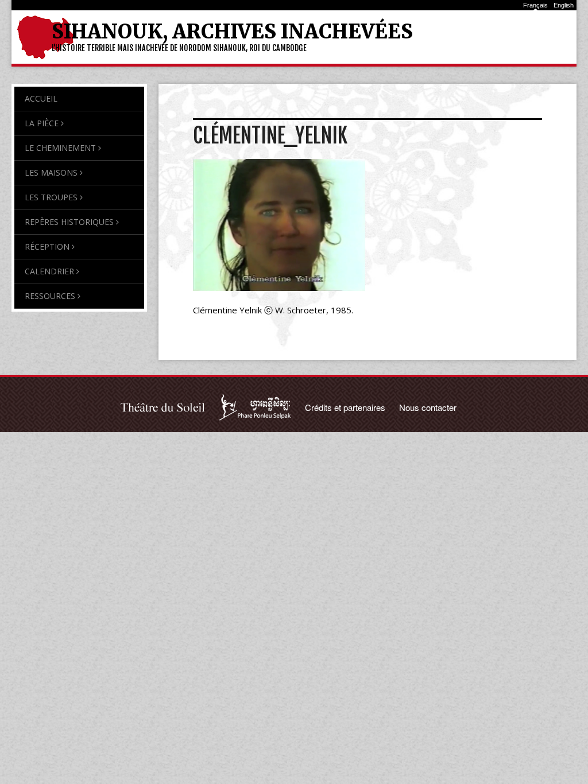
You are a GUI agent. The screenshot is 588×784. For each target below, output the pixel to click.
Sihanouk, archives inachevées (232, 32)
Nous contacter (428, 407)
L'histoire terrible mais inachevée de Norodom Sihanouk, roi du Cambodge (179, 48)
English (564, 5)
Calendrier (49, 271)
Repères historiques (69, 221)
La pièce (42, 123)
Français (535, 5)
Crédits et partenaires (345, 407)
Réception (47, 246)
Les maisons (51, 172)
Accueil (41, 98)
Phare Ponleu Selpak (255, 407)
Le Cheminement (60, 147)
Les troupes (51, 197)
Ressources (50, 295)
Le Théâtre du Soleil (163, 407)
